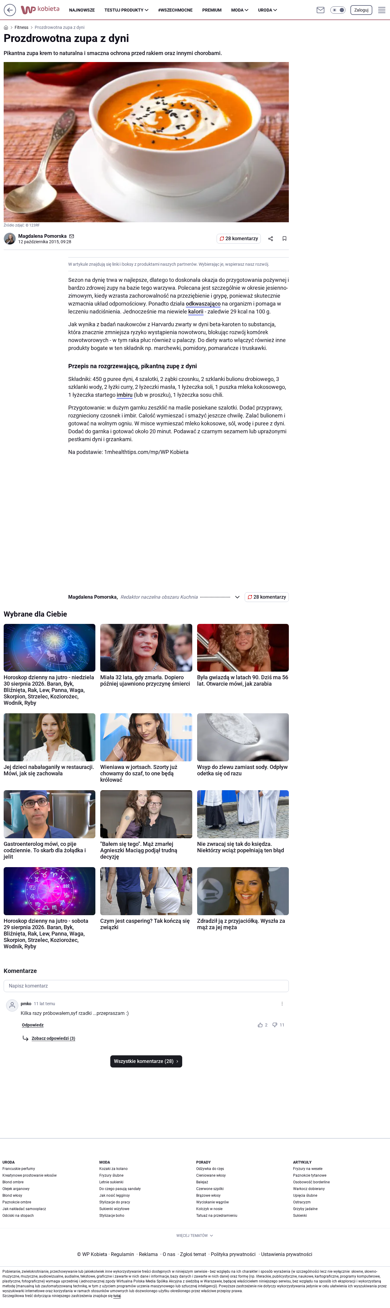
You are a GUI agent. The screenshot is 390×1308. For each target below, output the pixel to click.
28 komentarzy (241, 238)
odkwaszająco (203, 303)
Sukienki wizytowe (114, 1209)
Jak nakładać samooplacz (24, 1209)
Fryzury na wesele (307, 1169)
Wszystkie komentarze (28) (144, 1061)
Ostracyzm (302, 1202)
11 (282, 1025)
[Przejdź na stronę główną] (10, 14)
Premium (212, 10)
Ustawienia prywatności (285, 1254)
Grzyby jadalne (305, 1209)
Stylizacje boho (111, 1215)
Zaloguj (361, 10)
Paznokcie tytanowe (309, 1175)
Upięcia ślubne (305, 1195)
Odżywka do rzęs (210, 1169)
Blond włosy (12, 1195)
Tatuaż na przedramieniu (216, 1215)
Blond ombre (12, 1182)
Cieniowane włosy (211, 1175)
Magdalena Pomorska (42, 236)
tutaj (117, 1296)
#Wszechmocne (175, 10)
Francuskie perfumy (18, 1169)
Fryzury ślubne (111, 1175)
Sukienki (300, 1215)
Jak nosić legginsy (114, 1195)
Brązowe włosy (208, 1195)
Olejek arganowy (16, 1189)
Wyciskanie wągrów (212, 1202)
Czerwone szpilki (210, 1189)
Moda (237, 10)
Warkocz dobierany (309, 1189)
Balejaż (202, 1182)
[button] (338, 10)
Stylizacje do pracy (114, 1202)
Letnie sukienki (111, 1182)
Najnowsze (82, 10)
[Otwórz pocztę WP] (320, 10)
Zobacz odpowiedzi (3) (53, 1038)
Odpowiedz (33, 1025)
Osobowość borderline (311, 1182)
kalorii (196, 311)
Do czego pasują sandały (120, 1189)
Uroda (265, 10)
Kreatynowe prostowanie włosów (29, 1175)
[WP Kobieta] (45, 10)
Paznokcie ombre (16, 1202)
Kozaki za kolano (113, 1169)
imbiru (125, 395)
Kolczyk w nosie (209, 1209)
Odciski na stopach (18, 1215)
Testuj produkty (124, 10)
